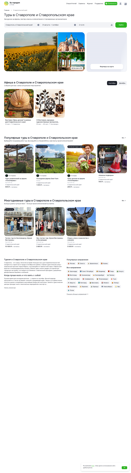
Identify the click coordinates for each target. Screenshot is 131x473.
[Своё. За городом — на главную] (12, 3)
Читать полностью (10, 287)
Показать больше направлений (77, 294)
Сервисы (81, 3)
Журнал (90, 4)
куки (92, 466)
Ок (124, 467)
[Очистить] (38, 25)
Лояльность (112, 4)
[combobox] (22, 25)
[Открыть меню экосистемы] (125, 3)
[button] (59, 25)
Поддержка (99, 4)
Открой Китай (71, 4)
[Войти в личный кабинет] (120, 3)
